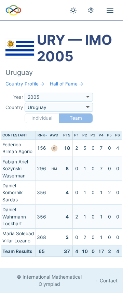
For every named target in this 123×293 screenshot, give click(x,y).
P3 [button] (93, 135)
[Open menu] (110, 10)
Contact (109, 280)
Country (14, 107)
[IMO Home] (13, 10)
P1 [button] (76, 135)
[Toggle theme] (73, 10)
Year (18, 97)
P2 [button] (84, 135)
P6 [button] (117, 135)
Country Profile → (24, 83)
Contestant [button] (14, 135)
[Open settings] (91, 10)
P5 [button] (109, 135)
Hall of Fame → (66, 83)
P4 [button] (101, 135)
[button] (41, 135)
